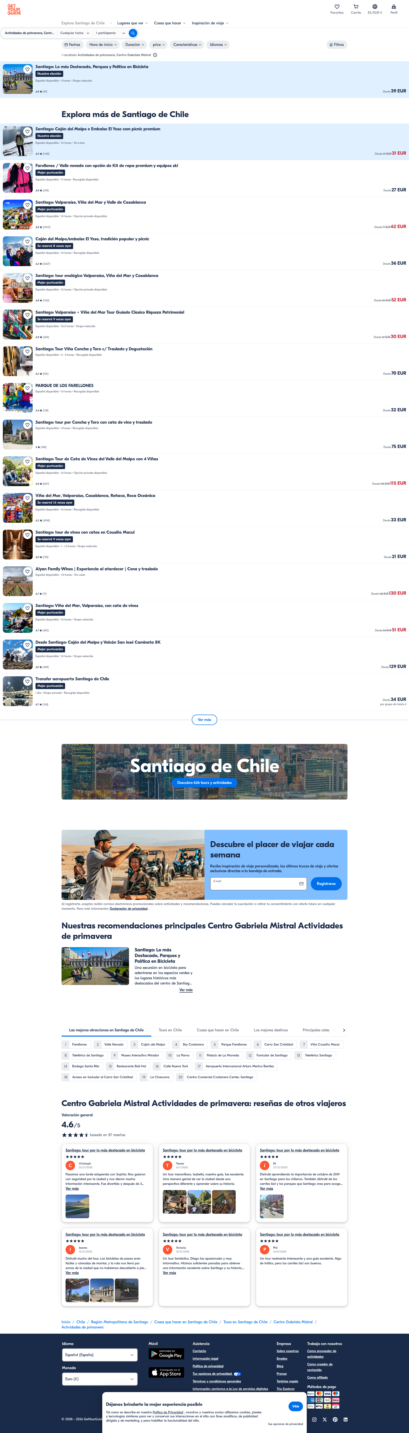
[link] (204, 79)
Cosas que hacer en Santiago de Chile (185, 1322)
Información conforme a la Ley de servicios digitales (230, 1389)
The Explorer (286, 1389)
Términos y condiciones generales (217, 1381)
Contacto (199, 1351)
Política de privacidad (208, 1366)
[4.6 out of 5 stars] (76, 1135)
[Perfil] (394, 6)
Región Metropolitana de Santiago (119, 1322)
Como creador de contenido (320, 1367)
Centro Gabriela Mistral (293, 1322)
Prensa (282, 1374)
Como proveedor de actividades (321, 1354)
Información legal (205, 1359)
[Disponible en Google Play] (166, 1354)
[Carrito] (356, 6)
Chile (80, 1322)
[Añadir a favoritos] (27, 69)
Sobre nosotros (288, 1351)
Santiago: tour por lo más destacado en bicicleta (105, 1150)
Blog (280, 1366)
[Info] (155, 55)
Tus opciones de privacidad (213, 1374)
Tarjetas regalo (287, 1381)
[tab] (106, 1030)
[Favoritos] (337, 6)
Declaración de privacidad (128, 909)
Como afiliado (317, 1378)
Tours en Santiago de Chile (245, 1322)
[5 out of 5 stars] (107, 1157)
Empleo (282, 1359)
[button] (204, 79)
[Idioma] (375, 6)
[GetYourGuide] (14, 9)
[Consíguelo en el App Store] (166, 1373)
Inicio (66, 1322)
